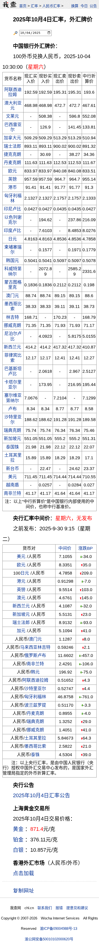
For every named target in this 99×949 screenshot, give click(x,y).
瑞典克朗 (12, 430)
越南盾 (12, 485)
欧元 (12, 171)
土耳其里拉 (13, 458)
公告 (93, 6)
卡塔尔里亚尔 (13, 385)
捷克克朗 (12, 154)
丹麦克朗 (12, 162)
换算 (74, 6)
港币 (12, 187)
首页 (22, 6)
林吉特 (12, 317)
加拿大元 (12, 137)
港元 (21, 581)
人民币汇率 (51, 6)
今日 (84, 6)
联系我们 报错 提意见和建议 (62, 908)
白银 (18, 850)
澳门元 (12, 295)
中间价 (64, 548)
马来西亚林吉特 (35, 647)
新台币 (12, 468)
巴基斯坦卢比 (13, 371)
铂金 (18, 840)
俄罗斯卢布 (35, 655)
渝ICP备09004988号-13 (58, 928)
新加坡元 (12, 438)
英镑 (12, 179)
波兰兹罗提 (35, 705)
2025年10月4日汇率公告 (41, 795)
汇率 (34, 6)
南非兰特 (12, 493)
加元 (21, 630)
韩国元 (12, 260)
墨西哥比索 (13, 306)
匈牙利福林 (13, 198)
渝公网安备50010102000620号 (49, 939)
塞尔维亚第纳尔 (13, 398)
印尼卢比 (12, 209)
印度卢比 (12, 230)
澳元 (21, 597)
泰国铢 (12, 447)
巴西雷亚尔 (13, 127)
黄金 (18, 829)
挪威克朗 (12, 325)
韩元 (35, 672)
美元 (12, 476)
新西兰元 (12, 347)
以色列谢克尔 (13, 220)
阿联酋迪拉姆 (13, 92)
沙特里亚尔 (13, 419)
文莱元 (12, 116)
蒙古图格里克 (13, 285)
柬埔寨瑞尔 (13, 250)
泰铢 (35, 754)
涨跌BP (85, 548)
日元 (12, 239)
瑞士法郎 (12, 146)
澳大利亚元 (13, 105)
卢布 (12, 408)
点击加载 (23, 873)
